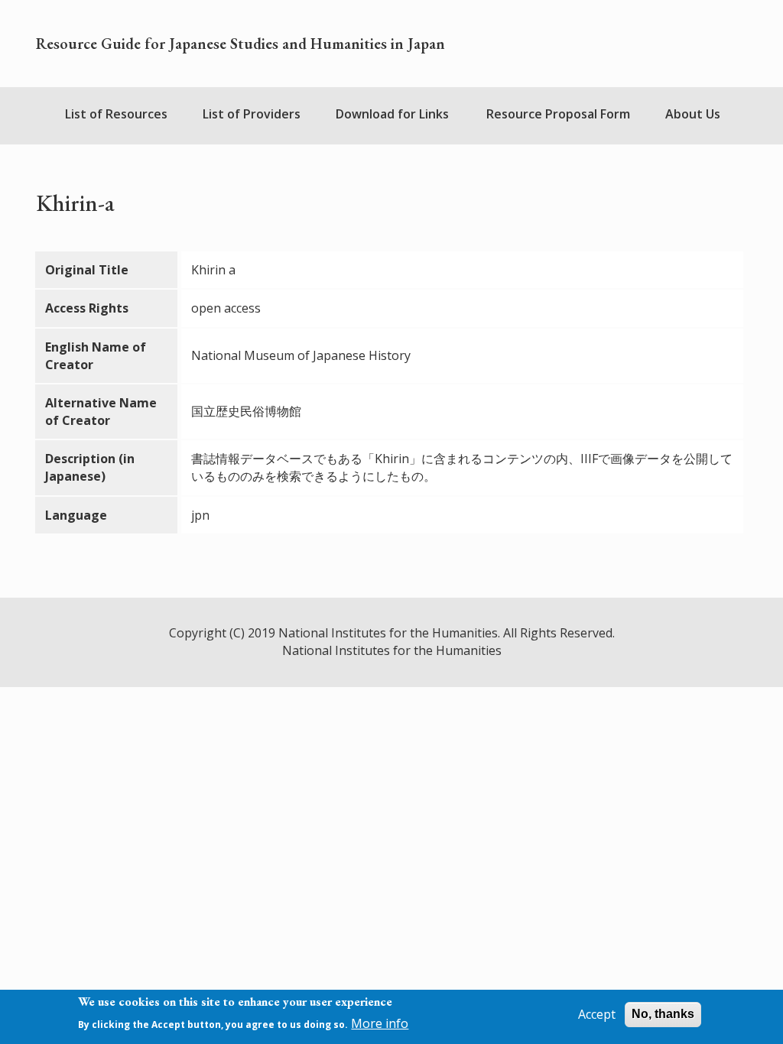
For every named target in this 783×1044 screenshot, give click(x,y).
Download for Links (392, 113)
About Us (692, 113)
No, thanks (663, 1013)
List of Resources (116, 113)
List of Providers (252, 113)
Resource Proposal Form (558, 113)
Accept (597, 1014)
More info (379, 1023)
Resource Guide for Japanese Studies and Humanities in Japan (240, 43)
